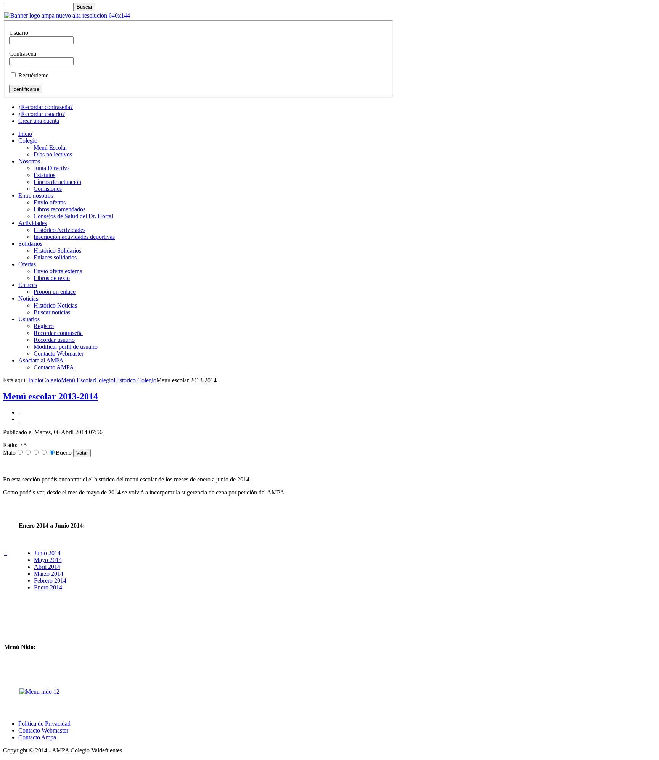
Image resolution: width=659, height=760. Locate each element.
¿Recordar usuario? (41, 114)
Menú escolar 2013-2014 (50, 396)
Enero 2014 (48, 587)
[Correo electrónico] (19, 419)
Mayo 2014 (48, 560)
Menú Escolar (78, 380)
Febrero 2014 (50, 580)
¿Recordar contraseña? (45, 107)
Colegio (51, 380)
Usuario (18, 32)
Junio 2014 (47, 553)
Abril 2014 (47, 567)
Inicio (35, 380)
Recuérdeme (33, 75)
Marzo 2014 (48, 573)
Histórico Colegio (135, 380)
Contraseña (22, 53)
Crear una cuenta (38, 121)
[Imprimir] (19, 412)
